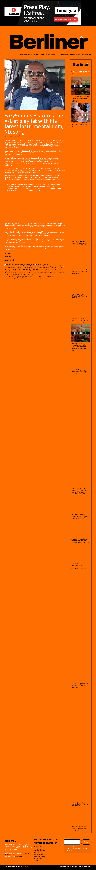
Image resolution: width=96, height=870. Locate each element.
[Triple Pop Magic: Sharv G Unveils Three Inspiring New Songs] (80, 816)
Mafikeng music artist (35, 271)
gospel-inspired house (11, 269)
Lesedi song (24, 271)
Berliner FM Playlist (42, 264)
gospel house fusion (56, 267)
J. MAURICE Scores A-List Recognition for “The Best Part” (80, 124)
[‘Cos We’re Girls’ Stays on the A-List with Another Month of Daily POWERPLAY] (80, 86)
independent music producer (55, 269)
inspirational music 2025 (12, 271)
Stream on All (9, 260)
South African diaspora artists (50, 272)
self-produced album (34, 272)
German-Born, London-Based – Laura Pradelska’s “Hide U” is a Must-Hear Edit (30, 276)
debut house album (57, 266)
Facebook (7, 253)
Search (66, 838)
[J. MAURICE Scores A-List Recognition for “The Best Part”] (80, 112)
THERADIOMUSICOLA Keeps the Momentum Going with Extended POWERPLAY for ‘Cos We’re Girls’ (80, 346)
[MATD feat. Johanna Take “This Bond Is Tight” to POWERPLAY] (80, 284)
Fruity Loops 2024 (43, 267)
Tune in (85, 55)
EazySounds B (18, 267)
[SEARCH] (90, 55)
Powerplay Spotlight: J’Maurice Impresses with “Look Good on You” (80, 516)
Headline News (62, 55)
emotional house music (30, 267)
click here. (18, 857)
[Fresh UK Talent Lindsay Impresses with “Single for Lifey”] (80, 360)
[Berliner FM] (48, 39)
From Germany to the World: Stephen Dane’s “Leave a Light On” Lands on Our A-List (31, 278)
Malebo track (46, 271)
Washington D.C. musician (26, 274)
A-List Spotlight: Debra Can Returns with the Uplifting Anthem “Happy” (80, 540)
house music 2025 (39, 269)
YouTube (7, 257)
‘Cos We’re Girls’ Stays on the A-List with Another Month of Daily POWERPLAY (80, 99)
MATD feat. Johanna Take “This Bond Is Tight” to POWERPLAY (80, 296)
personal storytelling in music (18, 272)
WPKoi (26, 866)
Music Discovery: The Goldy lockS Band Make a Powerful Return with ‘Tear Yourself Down (80, 491)
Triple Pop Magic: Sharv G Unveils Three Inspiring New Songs (80, 828)
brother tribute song (44, 266)
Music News (50, 55)
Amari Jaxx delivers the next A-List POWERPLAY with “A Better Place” (79, 243)
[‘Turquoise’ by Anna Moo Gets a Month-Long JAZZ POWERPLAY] (80, 257)
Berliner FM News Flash (28, 264)
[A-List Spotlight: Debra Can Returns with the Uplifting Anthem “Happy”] (80, 528)
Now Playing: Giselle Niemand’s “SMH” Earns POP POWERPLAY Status (79, 804)
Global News (39, 55)
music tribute (55, 271)
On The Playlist (26, 55)
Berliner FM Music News (13, 264)
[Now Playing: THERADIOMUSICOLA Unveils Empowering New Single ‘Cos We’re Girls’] (80, 553)
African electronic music (30, 266)
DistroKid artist (9, 267)
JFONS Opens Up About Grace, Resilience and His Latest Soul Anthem (80, 320)
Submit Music (75, 55)
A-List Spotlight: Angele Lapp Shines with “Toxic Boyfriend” (79, 685)
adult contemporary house (14, 266)
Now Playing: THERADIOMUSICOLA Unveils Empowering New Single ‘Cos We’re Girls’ (80, 566)
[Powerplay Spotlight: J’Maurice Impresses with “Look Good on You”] (80, 504)
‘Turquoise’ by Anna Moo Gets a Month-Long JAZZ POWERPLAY (80, 271)
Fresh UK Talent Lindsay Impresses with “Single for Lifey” (79, 371)
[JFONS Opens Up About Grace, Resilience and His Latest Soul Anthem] (80, 308)
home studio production (26, 269)
